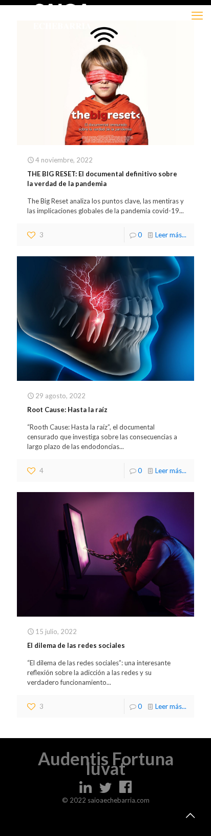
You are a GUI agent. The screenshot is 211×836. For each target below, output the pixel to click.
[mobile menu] (197, 15)
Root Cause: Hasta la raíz (67, 409)
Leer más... (170, 235)
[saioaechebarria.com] (62, 15)
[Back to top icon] (190, 815)
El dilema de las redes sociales (76, 645)
